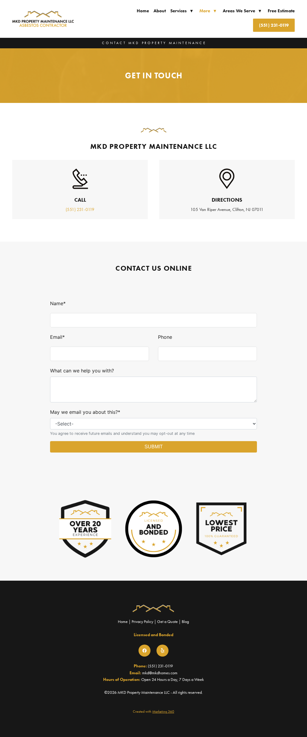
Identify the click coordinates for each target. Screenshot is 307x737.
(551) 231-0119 (274, 25)
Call (80, 200)
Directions (227, 200)
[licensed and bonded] (153, 529)
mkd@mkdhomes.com (159, 672)
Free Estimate (281, 11)
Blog (185, 621)
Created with (153, 711)
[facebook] (145, 651)
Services (181, 11)
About (160, 11)
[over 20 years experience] (85, 529)
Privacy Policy (142, 621)
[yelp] (162, 651)
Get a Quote (167, 621)
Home (143, 11)
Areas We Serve (242, 11)
